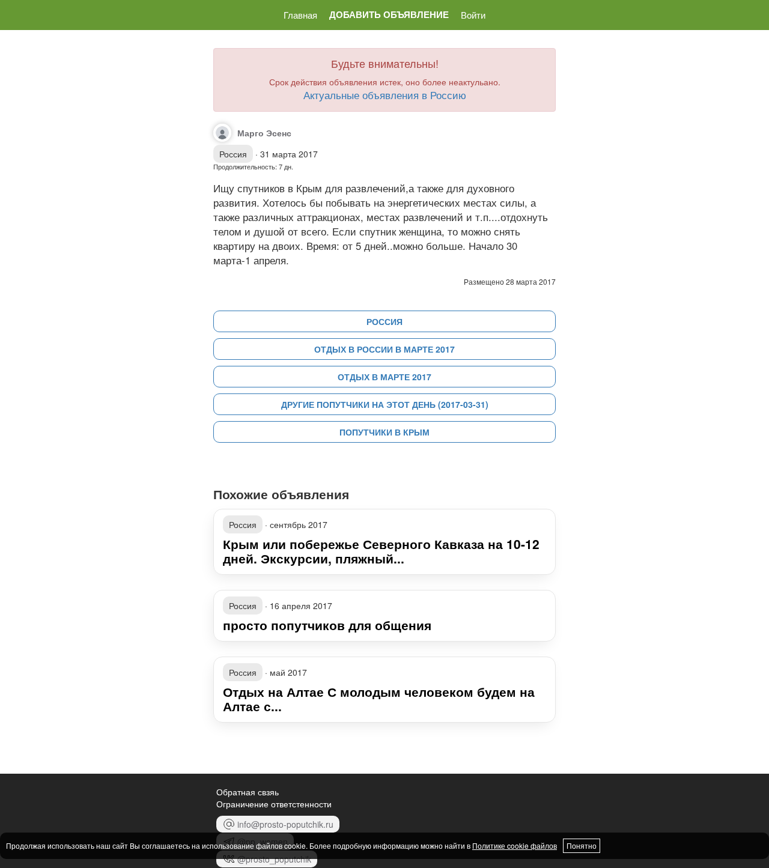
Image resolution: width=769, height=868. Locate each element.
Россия (384, 321)
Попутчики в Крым (384, 432)
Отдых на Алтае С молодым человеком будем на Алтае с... (379, 698)
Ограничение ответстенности (274, 804)
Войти (473, 14)
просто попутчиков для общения (327, 625)
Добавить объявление (389, 15)
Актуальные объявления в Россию (384, 94)
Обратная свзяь (247, 792)
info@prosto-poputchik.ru (285, 824)
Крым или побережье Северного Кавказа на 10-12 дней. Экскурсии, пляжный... (381, 550)
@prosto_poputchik (274, 859)
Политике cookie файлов (514, 845)
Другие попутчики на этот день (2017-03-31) (384, 404)
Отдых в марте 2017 (384, 377)
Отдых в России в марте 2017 (384, 349)
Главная (300, 14)
